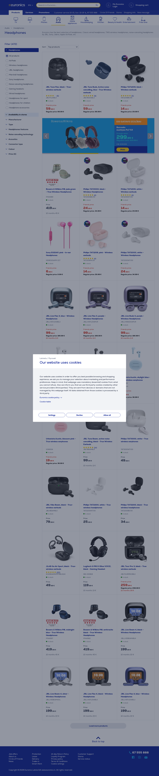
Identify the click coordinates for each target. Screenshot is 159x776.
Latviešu (43, 358)
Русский (52, 358)
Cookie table (45, 401)
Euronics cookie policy (49, 397)
